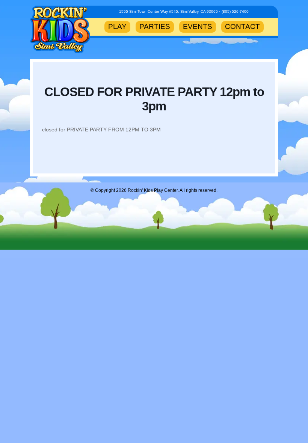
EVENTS (197, 26)
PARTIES (154, 26)
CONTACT (242, 26)
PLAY (117, 26)
